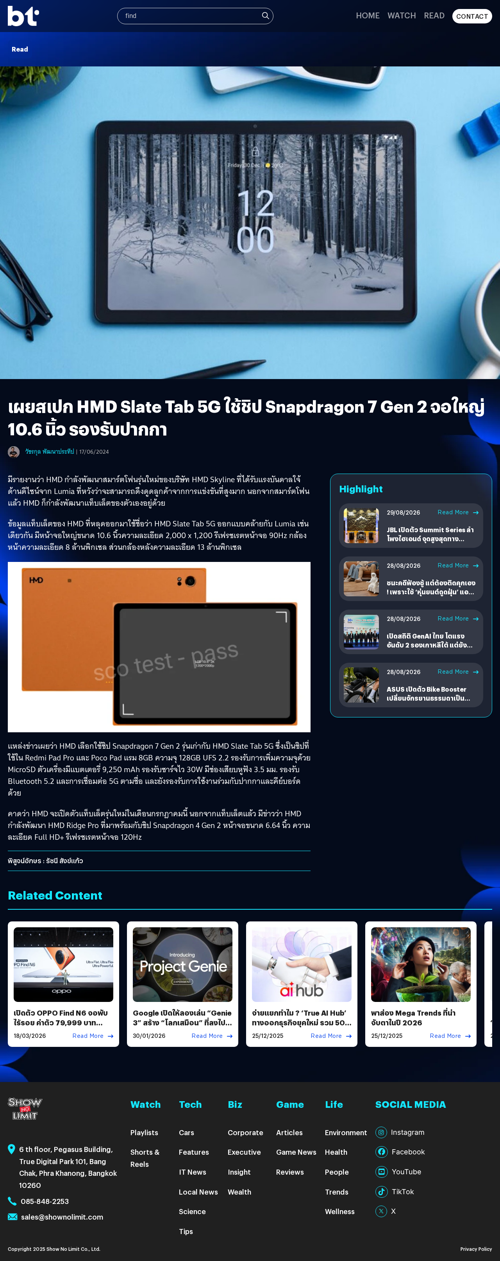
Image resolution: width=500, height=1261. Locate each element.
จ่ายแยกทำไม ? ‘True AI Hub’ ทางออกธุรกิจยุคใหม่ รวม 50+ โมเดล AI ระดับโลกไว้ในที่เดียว (301, 1022)
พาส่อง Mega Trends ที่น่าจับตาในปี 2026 (413, 1017)
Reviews (290, 1172)
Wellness (340, 1211)
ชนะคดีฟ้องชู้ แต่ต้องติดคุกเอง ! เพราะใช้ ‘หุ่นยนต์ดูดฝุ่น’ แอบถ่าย (431, 591)
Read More (453, 512)
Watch (402, 15)
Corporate (245, 1132)
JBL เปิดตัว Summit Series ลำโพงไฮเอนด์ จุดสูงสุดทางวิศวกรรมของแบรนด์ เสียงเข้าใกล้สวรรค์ (431, 542)
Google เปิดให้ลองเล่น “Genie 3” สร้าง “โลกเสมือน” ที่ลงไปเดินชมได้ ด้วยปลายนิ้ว (182, 1022)
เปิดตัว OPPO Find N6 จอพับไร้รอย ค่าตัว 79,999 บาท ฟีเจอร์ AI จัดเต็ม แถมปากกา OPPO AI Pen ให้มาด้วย (61, 1027)
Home (368, 15)
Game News (296, 1152)
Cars (186, 1132)
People (337, 1172)
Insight (239, 1172)
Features (194, 1152)
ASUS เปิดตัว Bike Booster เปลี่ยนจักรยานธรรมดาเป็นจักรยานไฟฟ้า (426, 698)
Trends (336, 1192)
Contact (472, 16)
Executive (244, 1152)
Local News (198, 1192)
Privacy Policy (476, 1248)
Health (336, 1152)
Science (192, 1211)
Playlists (144, 1132)
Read (434, 15)
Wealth (239, 1192)
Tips (186, 1231)
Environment (346, 1132)
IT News (192, 1172)
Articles (289, 1132)
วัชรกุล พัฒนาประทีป (49, 452)
